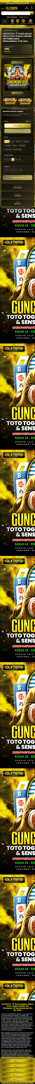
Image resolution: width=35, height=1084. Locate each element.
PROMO (18, 1060)
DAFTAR (18, 1069)
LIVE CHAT (18, 1078)
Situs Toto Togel (23, 1050)
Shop (2, 8)
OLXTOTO (4, 1014)
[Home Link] (11, 8)
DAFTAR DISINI (17, 125)
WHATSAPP (18, 1074)
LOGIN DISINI (17, 131)
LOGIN (18, 1065)
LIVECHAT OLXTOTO (18, 177)
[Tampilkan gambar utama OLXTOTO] (10, 101)
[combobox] (15, 13)
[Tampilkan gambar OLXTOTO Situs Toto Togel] (25, 101)
